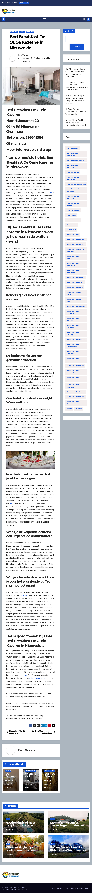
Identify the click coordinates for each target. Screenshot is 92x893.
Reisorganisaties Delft (75, 287)
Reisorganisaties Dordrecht (73, 312)
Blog (8, 819)
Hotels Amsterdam (73, 210)
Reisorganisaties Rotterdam (73, 386)
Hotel (12, 503)
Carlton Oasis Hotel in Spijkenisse (42, 732)
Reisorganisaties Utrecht (75, 397)
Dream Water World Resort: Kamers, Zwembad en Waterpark (75, 122)
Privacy (24, 889)
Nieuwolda (30, 31)
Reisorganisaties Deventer (76, 306)
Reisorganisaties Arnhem (76, 277)
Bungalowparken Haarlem (76, 160)
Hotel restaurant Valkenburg (73, 204)
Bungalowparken (73, 148)
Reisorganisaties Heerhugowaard (73, 345)
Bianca (10, 829)
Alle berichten (14, 887)
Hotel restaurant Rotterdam (73, 197)
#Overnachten (24, 61)
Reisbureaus (71, 230)
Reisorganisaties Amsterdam (73, 271)
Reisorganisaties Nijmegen (73, 379)
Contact (87, 888)
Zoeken (77, 47)
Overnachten (71, 225)
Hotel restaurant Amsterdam (73, 178)
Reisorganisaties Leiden (75, 366)
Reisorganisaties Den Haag (74, 300)
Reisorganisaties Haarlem (76, 339)
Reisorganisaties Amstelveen (73, 264)
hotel (50, 192)
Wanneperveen (30, 770)
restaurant (24, 595)
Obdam (8, 770)
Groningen (13, 31)
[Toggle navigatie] (44, 19)
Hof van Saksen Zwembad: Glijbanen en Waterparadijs (75, 111)
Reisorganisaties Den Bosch (74, 293)
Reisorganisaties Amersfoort (73, 257)
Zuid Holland (49, 770)
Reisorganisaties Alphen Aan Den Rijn (75, 250)
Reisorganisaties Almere (75, 244)
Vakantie (79, 409)
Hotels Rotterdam (73, 220)
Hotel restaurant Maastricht (73, 190)
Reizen (69, 409)
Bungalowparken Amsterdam (73, 154)
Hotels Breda (71, 215)
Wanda (25, 55)
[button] (84, 19)
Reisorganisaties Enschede (73, 326)
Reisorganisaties (73, 234)
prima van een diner (37, 678)
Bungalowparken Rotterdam (73, 166)
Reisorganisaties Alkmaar (76, 239)
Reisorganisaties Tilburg (75, 392)
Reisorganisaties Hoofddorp (73, 360)
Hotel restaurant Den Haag (76, 184)
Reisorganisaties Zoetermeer (73, 403)
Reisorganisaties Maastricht (73, 372)
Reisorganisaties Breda (75, 282)
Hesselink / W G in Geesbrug (17, 732)
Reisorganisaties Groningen (73, 334)
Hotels (22, 31)
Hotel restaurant (73, 172)
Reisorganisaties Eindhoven (73, 319)
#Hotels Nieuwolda (42, 58)
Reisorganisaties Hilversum (73, 353)
